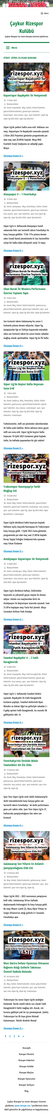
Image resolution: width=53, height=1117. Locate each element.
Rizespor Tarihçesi (26, 1084)
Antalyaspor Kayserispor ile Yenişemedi (26, 559)
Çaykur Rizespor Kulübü (26, 27)
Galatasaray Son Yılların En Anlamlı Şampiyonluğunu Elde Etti (24, 866)
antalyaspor (17, 571)
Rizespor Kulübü (26, 1066)
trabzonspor (17, 415)
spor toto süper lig (38, 213)
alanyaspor (16, 206)
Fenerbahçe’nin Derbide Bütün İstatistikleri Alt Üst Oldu (21, 763)
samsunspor (31, 407)
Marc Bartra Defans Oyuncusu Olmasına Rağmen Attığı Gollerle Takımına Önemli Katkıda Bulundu (26, 967)
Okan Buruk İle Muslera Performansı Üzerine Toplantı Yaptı (24, 291)
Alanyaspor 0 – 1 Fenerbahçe (20, 194)
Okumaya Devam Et (12, 155)
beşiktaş (15, 400)
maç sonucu (18, 114)
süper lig (44, 114)
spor (26, 114)
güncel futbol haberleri (12, 111)
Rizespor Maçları (26, 1072)
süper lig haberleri (26, 118)
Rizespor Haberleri (26, 1060)
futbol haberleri (38, 107)
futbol (28, 107)
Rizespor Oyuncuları (26, 1078)
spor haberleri (34, 114)
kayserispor (8, 114)
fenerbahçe (31, 206)
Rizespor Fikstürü (26, 1054)
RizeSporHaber (12, 104)
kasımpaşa (33, 506)
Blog (23, 107)
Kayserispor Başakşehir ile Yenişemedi (25, 95)
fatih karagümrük (33, 674)
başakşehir (16, 107)
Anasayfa (26, 1047)
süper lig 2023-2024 (11, 118)
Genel (9, 107)
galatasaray (41, 305)
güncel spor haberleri (31, 111)
